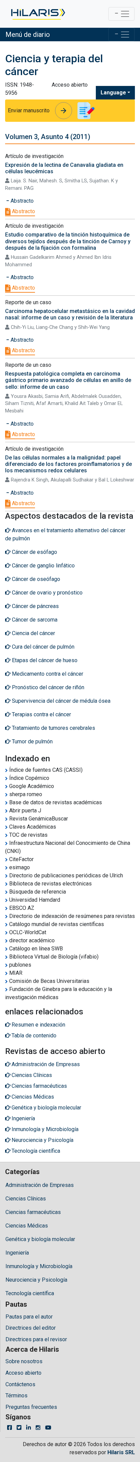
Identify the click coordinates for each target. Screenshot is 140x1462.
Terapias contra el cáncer (41, 714)
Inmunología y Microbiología (38, 1266)
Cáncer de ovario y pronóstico (47, 592)
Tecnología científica (29, 1293)
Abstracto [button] (21, 201)
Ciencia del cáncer (33, 633)
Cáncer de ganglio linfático (43, 565)
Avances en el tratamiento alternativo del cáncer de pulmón (65, 534)
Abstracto (23, 211)
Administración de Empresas (39, 1185)
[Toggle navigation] (121, 14)
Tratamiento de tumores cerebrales (53, 728)
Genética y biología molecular (40, 1239)
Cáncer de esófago (34, 552)
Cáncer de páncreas (35, 606)
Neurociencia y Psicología (36, 1280)
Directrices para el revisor (36, 1339)
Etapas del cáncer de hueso (44, 660)
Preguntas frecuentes (31, 1407)
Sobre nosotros (23, 1361)
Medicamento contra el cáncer (47, 674)
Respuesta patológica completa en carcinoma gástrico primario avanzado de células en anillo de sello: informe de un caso (68, 380)
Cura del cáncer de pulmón (42, 647)
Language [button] (113, 92)
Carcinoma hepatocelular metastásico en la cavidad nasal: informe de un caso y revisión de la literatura (70, 314)
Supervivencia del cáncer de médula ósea (60, 701)
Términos (16, 1395)
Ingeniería (17, 1253)
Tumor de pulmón (32, 741)
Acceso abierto (23, 1373)
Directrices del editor (30, 1328)
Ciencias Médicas (26, 1225)
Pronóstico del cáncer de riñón (47, 687)
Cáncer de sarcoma (34, 619)
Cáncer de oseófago (35, 579)
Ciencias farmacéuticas (33, 1212)
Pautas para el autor (29, 1316)
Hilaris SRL (121, 1452)
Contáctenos (20, 1384)
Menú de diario (27, 34)
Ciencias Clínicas (25, 1198)
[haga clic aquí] (37, 13)
